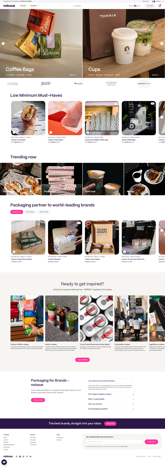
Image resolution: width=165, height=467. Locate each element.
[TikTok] (23, 456)
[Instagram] (17, 456)
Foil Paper (117, 75)
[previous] (3, 43)
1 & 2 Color (8, 75)
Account (32, 434)
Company (6, 434)
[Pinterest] (27, 456)
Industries (33, 5)
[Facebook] (20, 456)
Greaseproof (108, 75)
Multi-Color (17, 75)
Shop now (72, 75)
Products (23, 5)
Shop (58, 434)
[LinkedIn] (30, 456)
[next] (161, 43)
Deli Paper (100, 75)
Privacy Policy (123, 446)
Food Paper (91, 75)
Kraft (23, 75)
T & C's (149, 456)
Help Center (145, 1)
